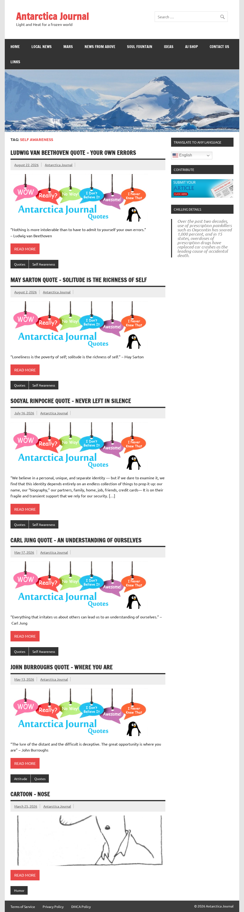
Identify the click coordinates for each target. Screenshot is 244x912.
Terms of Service (22, 906)
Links (15, 61)
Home (15, 46)
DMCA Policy (81, 906)
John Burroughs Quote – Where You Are (61, 667)
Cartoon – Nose (30, 794)
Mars (68, 46)
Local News (41, 46)
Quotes (19, 264)
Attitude (20, 778)
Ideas (168, 46)
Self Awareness (43, 264)
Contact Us (219, 46)
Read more (25, 248)
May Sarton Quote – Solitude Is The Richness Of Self (78, 280)
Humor (19, 890)
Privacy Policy (53, 906)
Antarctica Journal (52, 16)
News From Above (100, 46)
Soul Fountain (139, 46)
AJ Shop (191, 46)
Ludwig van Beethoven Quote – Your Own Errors (73, 153)
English (185, 155)
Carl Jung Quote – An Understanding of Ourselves (76, 540)
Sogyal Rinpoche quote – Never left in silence (70, 401)
